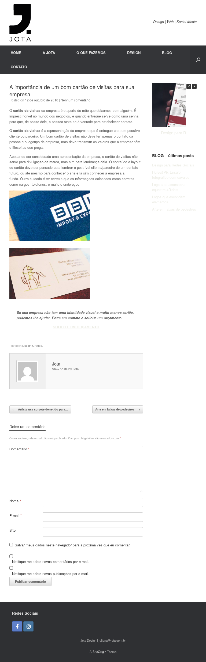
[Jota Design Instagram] (28, 626)
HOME (16, 52)
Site (12, 530)
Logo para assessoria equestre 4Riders (168, 187)
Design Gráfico (32, 345)
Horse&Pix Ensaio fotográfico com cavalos (170, 175)
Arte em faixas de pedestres (117, 409)
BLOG (167, 52)
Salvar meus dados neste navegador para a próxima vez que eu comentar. (72, 544)
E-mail (15, 515)
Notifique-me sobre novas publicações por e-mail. (50, 573)
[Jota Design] (20, 22)
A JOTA (49, 52)
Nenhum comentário (75, 100)
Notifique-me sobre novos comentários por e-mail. (50, 561)
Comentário (19, 448)
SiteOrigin (99, 651)
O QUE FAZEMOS (91, 52)
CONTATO (19, 66)
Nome (15, 500)
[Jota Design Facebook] (17, 626)
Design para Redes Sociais (173, 165)
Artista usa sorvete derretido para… (40, 409)
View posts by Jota (65, 369)
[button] (198, 59)
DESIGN (134, 52)
